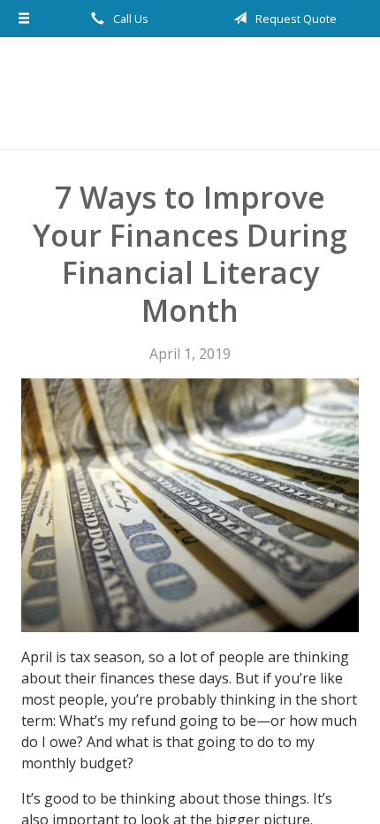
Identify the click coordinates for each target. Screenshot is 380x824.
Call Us (129, 19)
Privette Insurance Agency (190, 93)
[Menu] (24, 18)
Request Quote (295, 19)
